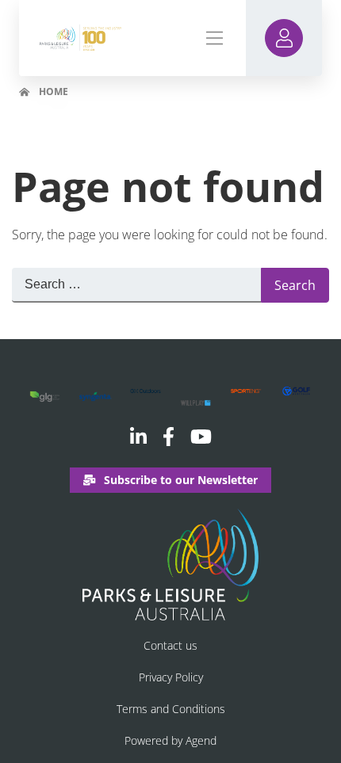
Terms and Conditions (171, 708)
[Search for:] (136, 285)
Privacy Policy (171, 677)
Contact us (170, 645)
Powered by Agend (170, 740)
